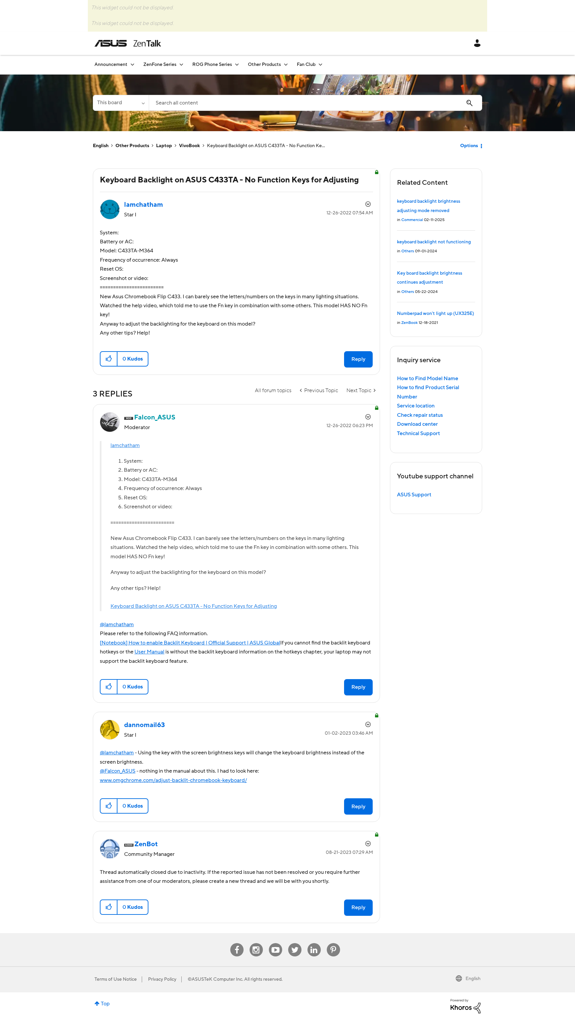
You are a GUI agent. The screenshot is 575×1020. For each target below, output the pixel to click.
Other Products (132, 146)
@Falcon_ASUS (117, 771)
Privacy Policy (162, 979)
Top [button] (105, 1003)
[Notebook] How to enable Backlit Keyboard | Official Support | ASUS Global (190, 642)
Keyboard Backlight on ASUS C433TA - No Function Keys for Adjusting (193, 606)
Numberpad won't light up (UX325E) (435, 314)
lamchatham (125, 445)
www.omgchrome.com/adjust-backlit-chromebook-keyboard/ (173, 780)
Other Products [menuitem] (264, 65)
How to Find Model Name (427, 378)
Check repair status (420, 415)
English (100, 146)
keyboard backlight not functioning (434, 242)
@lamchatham (117, 624)
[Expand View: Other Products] (286, 64)
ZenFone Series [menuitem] (159, 65)
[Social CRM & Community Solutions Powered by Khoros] (465, 1006)
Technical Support (418, 433)
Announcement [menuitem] (111, 65)
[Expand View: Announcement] (132, 64)
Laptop (164, 146)
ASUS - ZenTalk (128, 43)
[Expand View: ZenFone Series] (181, 64)
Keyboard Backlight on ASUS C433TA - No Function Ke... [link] (266, 146)
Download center (417, 424)
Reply (358, 359)
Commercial (412, 219)
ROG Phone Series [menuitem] (212, 65)
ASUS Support (414, 494)
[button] (108, 359)
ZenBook (409, 322)
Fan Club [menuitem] (306, 65)
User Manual (149, 651)
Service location (416, 405)
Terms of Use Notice (116, 979)
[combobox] (315, 103)
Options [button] (469, 146)
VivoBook (189, 146)
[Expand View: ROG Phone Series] (237, 64)
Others (407, 251)
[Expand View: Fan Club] (320, 64)
